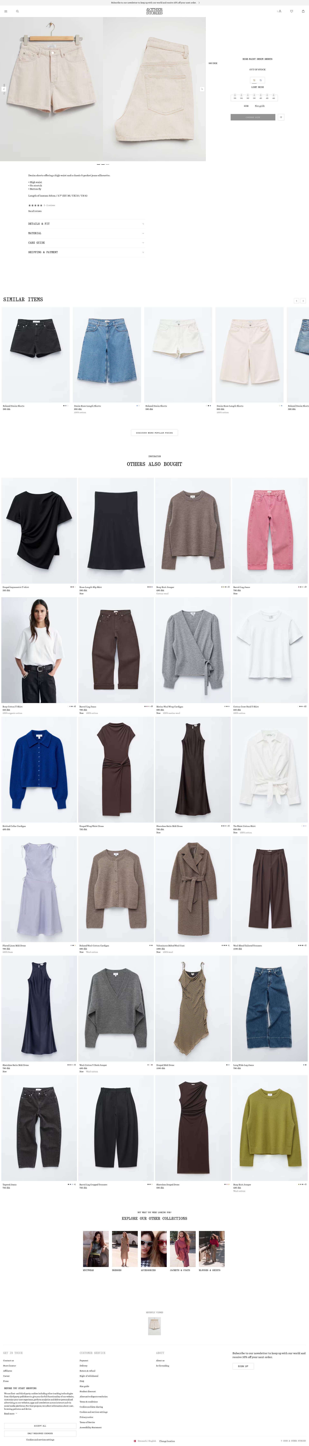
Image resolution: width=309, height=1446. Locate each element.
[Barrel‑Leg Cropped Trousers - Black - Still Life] (116, 1128)
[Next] (202, 89)
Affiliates (7, 1371)
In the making (162, 1366)
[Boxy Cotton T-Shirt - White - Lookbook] (39, 650)
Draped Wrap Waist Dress (92, 826)
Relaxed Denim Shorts (13, 406)
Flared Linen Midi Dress (14, 946)
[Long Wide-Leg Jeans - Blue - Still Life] (270, 1009)
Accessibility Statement (91, 1427)
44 (273, 98)
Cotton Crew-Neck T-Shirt (246, 707)
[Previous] (3, 89)
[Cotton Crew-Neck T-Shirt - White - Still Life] (270, 650)
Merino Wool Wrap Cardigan (169, 707)
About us (160, 1361)
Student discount (88, 1391)
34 (241, 98)
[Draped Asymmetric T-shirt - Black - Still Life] (39, 531)
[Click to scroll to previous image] (296, 300)
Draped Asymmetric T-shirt (16, 587)
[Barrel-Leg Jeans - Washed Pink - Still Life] (270, 531)
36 (248, 98)
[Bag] (303, 11)
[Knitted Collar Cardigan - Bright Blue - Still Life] (39, 770)
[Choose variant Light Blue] (261, 80)
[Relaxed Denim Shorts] (36, 355)
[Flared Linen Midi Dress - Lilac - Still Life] (39, 889)
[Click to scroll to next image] (303, 300)
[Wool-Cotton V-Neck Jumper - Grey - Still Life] (116, 1009)
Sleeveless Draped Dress (167, 1185)
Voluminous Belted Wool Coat (170, 946)
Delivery (83, 1366)
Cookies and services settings (40, 1440)
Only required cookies (40, 1433)
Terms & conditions (89, 1402)
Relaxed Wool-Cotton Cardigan (94, 946)
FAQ (82, 1381)
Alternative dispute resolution (94, 1397)
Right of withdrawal (89, 1376)
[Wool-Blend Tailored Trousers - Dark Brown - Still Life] (270, 889)
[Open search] (17, 11)
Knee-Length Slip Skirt (91, 587)
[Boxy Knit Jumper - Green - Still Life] (270, 1128)
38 (254, 98)
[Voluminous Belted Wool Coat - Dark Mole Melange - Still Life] (193, 889)
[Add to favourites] (281, 117)
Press (6, 1381)
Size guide (260, 106)
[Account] (280, 11)
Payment (84, 1361)
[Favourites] (291, 11)
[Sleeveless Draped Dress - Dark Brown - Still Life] (193, 1128)
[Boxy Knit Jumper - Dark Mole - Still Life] (193, 531)
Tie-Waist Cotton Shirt (244, 826)
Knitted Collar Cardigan (14, 826)
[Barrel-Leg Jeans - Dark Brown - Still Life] (116, 650)
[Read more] (154, 2)
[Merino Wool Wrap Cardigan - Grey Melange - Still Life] (193, 650)
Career (6, 1376)
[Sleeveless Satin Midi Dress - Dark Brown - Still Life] (193, 770)
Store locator (9, 1366)
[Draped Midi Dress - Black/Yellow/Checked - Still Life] (193, 1009)
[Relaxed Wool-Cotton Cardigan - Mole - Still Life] (116, 889)
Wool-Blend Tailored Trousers (247, 946)
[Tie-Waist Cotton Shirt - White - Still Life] (270, 770)
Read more (9, 1414)
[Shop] (6, 11)
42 (267, 98)
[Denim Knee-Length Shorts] (107, 355)
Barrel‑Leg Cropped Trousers (93, 1185)
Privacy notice (86, 1417)
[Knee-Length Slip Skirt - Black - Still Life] (116, 531)
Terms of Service (87, 1422)
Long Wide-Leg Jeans (243, 1065)
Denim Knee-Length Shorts (87, 406)
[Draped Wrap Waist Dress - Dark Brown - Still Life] (116, 770)
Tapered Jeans (9, 1185)
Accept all (40, 1426)
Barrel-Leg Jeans (241, 587)
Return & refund (87, 1371)
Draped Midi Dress (165, 1065)
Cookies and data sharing (91, 1407)
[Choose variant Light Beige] (254, 80)
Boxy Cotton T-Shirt (13, 707)
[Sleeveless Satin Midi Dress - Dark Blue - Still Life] (39, 1009)
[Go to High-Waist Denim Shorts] (154, 1326)
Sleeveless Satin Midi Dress (169, 826)
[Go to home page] (154, 11)
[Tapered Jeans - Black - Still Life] (39, 1128)
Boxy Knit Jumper (165, 587)
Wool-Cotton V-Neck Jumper (93, 1065)
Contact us (8, 1361)
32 (235, 98)
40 (261, 98)
